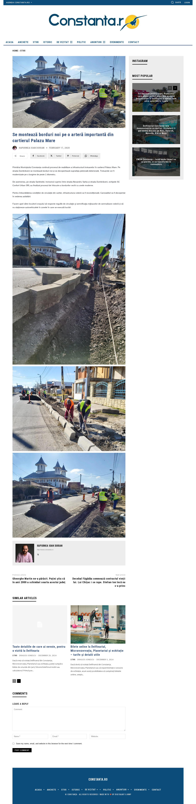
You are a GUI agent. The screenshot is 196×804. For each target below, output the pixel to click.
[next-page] (19, 681)
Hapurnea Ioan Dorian (31, 148)
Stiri (23, 51)
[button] (176, 2)
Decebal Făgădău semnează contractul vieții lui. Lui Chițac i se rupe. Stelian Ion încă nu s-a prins (98, 582)
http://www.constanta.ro (45, 550)
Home (15, 51)
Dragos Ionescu (27, 655)
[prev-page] (14, 681)
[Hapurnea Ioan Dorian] (15, 148)
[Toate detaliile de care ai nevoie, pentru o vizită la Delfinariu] (39, 624)
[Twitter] (38, 554)
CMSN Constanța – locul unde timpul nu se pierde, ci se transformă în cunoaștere (156, 161)
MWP (129, 794)
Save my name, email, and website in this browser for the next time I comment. (49, 743)
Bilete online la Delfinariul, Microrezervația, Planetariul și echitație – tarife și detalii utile (97, 650)
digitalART (120, 794)
